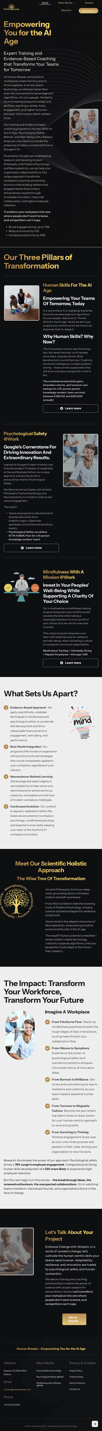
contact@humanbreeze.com (17, 1389)
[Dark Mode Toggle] (95, 1424)
